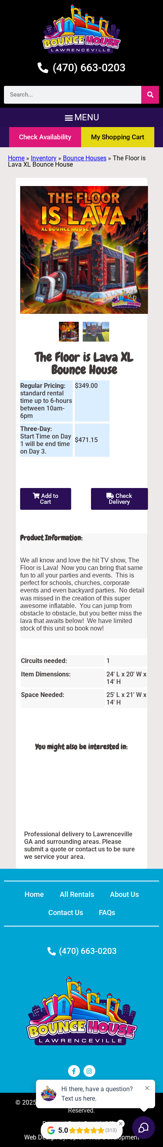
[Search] (150, 95)
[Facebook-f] (74, 1071)
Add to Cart (49, 498)
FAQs (107, 912)
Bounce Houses (84, 158)
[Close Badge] (121, 1124)
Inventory (44, 158)
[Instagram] (89, 1071)
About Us (124, 894)
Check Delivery (120, 498)
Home (16, 158)
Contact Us (65, 912)
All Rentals (77, 894)
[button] (81, 117)
